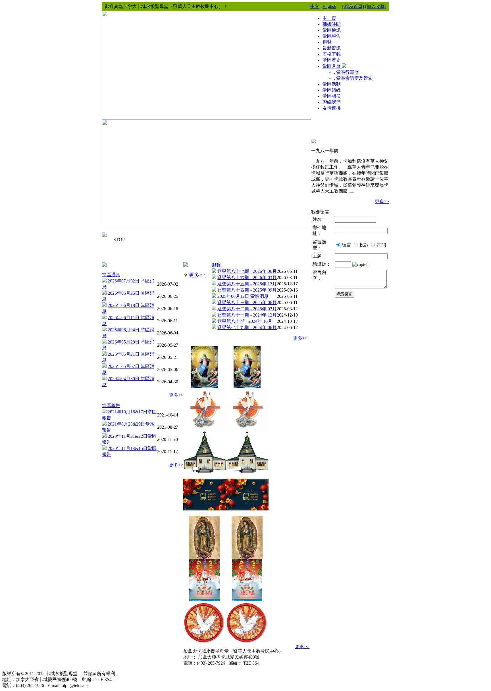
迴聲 (216, 265)
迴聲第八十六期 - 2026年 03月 (247, 277)
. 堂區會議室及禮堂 (353, 78)
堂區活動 (332, 84)
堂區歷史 (332, 60)
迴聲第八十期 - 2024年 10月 (244, 321)
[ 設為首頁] (353, 6)
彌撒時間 (332, 24)
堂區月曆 (332, 66)
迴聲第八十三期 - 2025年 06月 (247, 302)
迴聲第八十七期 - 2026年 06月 (247, 271)
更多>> (176, 395)
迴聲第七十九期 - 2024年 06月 (247, 327)
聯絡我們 (332, 102)
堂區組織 (332, 90)
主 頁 (329, 18)
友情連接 (332, 108)
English (329, 6)
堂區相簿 (332, 96)
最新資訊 (332, 48)
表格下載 (332, 54)
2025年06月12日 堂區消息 (243, 296)
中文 (314, 6)
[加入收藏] (375, 6)
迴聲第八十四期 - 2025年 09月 (247, 290)
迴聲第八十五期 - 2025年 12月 (247, 283)
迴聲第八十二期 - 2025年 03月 (247, 308)
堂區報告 (111, 405)
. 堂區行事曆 (346, 72)
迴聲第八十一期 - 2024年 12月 (247, 315)
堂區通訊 (111, 274)
